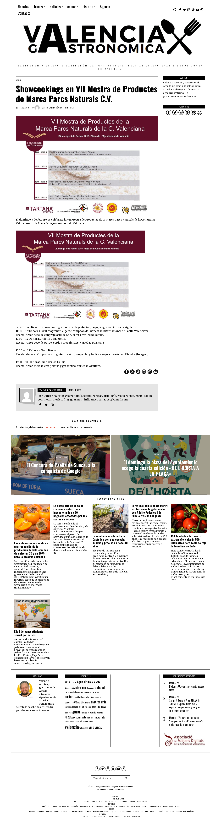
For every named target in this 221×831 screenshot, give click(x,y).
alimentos (81, 687)
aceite (73, 682)
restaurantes (93, 717)
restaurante (79, 717)
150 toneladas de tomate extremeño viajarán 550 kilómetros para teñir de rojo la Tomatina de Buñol (188, 541)
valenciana (83, 727)
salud (72, 721)
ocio (66, 712)
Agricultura (84, 681)
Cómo (77, 702)
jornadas (68, 707)
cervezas (95, 692)
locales (75, 706)
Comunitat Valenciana (90, 697)
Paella (71, 712)
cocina (69, 696)
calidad (100, 687)
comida (77, 697)
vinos (98, 727)
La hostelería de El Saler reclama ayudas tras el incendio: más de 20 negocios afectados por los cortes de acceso (70, 512)
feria (88, 702)
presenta (92, 712)
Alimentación (70, 688)
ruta (103, 717)
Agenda (19, 80)
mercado (96, 706)
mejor (81, 706)
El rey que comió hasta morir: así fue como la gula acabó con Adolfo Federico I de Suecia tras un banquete (150, 511)
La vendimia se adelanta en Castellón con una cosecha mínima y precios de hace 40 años (110, 541)
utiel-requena (86, 721)
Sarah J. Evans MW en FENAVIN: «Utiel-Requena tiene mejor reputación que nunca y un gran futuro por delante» (184, 705)
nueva (103, 706)
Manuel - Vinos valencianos (182, 718)
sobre (77, 721)
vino (91, 727)
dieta (83, 702)
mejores (88, 706)
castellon (74, 692)
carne (67, 692)
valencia (72, 726)
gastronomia (98, 701)
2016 (67, 682)
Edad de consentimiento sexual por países (28, 633)
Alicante (95, 682)
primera (100, 712)
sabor (67, 721)
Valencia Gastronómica (51, 107)
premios (84, 712)
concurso (69, 702)
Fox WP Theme (127, 786)
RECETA (69, 717)
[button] (126, 778)
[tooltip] (180, 10)
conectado (51, 427)
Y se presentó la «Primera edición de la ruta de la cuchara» (186, 723)
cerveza (87, 692)
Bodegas (90, 688)
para (76, 711)
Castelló (80, 692)
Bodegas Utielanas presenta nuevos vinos (186, 688)
